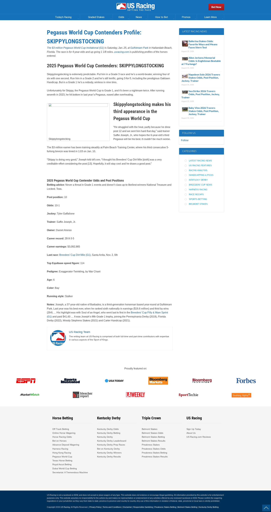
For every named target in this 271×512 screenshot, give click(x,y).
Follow (185, 140)
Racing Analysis (198, 170)
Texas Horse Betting (62, 460)
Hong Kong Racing (61, 452)
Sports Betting (198, 199)
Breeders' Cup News (200, 185)
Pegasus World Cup (62, 456)
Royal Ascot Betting (62, 464)
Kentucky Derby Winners (109, 452)
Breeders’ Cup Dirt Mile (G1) (75, 255)
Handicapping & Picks (201, 175)
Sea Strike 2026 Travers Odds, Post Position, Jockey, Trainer (200, 94)
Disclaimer (127, 507)
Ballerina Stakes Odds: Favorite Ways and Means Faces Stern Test (203, 44)
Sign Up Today (193, 429)
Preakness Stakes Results (155, 456)
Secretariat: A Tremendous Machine (70, 472)
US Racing (65, 507)
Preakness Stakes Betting (155, 452)
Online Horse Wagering (63, 433)
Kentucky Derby (198, 180)
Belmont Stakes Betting (153, 437)
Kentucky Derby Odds (108, 429)
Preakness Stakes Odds (154, 449)
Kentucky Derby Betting (108, 433)
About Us (191, 433)
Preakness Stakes (151, 444)
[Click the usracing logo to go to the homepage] (135, 7)
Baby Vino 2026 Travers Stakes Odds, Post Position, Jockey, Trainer (204, 111)
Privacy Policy (95, 507)
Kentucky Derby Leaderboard (111, 441)
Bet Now (216, 6)
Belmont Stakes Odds (152, 433)
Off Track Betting (60, 429)
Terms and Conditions (112, 507)
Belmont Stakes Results (153, 441)
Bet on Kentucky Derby (108, 449)
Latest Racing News (200, 161)
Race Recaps (196, 194)
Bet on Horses (59, 441)
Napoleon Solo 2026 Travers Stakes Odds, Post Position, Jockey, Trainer (200, 77)
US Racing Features (200, 165)
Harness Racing (198, 189)
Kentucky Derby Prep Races (111, 444)
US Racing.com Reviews (198, 437)
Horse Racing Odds (62, 437)
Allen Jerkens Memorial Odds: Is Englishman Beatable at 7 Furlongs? (201, 60)
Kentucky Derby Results (109, 456)
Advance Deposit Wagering (65, 444)
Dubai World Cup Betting (64, 468)
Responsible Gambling (143, 507)
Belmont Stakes (198, 204)
